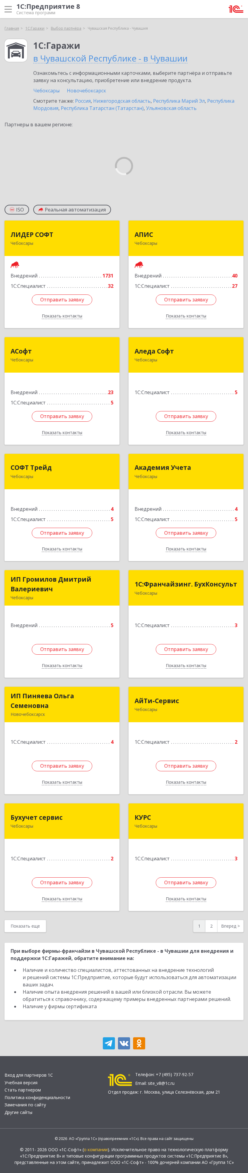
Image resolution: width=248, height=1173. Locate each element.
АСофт (21, 351)
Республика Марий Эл (179, 101)
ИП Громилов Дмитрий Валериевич (51, 584)
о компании (96, 1149)
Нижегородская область (122, 101)
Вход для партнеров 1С (29, 1075)
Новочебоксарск (86, 90)
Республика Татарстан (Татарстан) (102, 108)
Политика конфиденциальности (37, 1097)
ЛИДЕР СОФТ (32, 234)
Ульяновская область (171, 108)
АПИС (144, 234)
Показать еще (25, 926)
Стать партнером (23, 1090)
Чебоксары (46, 90)
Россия (83, 101)
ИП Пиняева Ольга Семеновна (42, 701)
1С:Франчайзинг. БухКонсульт (186, 584)
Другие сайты (18, 1112)
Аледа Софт (154, 351)
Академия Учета (163, 467)
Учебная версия (21, 1082)
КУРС (143, 817)
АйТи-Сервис (157, 700)
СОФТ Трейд (31, 467)
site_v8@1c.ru (161, 1083)
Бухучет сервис (37, 817)
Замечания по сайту (25, 1105)
